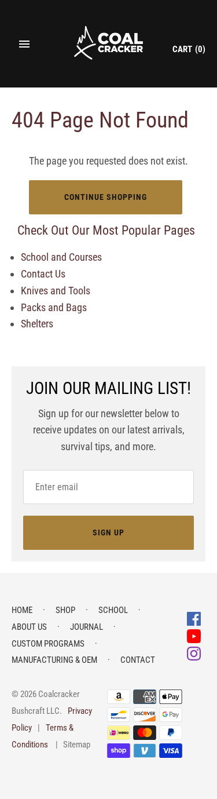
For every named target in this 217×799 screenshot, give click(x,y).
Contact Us (43, 274)
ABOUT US (29, 627)
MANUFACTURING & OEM (54, 660)
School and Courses (61, 257)
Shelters (37, 324)
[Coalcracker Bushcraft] (108, 44)
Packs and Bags (54, 307)
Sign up (108, 532)
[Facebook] (194, 617)
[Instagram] (194, 652)
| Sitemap (73, 744)
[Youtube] (194, 635)
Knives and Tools (55, 290)
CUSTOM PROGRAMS (48, 644)
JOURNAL (86, 627)
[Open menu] (24, 44)
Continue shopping (105, 197)
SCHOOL (113, 610)
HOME (22, 610)
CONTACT (137, 660)
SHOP (65, 610)
